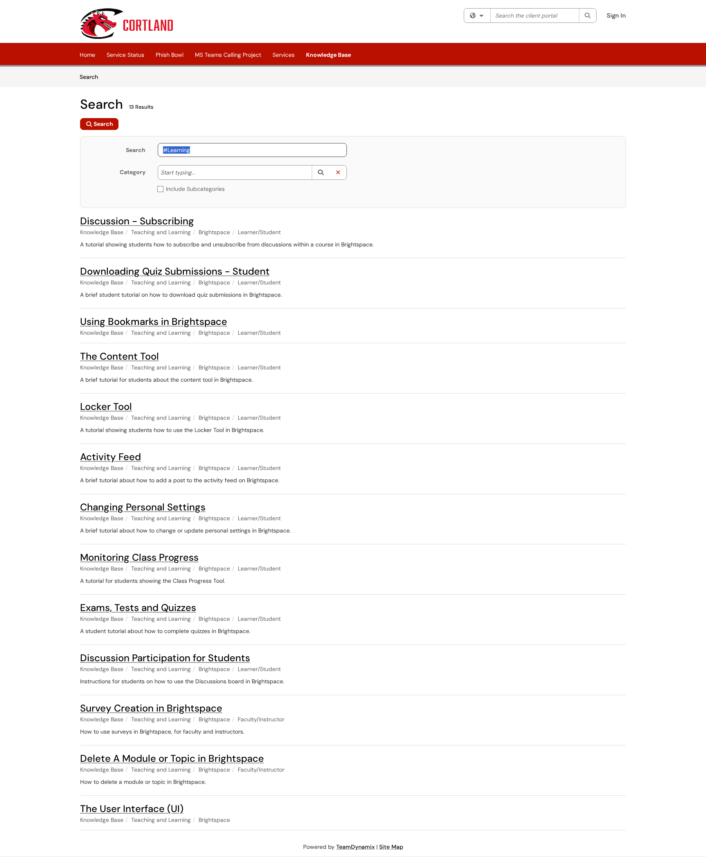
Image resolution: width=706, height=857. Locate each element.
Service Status (125, 54)
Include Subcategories (195, 188)
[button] (320, 172)
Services (284, 54)
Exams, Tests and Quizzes (138, 607)
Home (87, 54)
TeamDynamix (355, 846)
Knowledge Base (328, 54)
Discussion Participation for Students (165, 657)
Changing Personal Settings (143, 507)
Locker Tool (106, 406)
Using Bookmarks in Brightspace (153, 321)
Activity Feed (110, 456)
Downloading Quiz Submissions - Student (175, 271)
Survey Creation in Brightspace (151, 708)
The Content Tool (119, 356)
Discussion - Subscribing (137, 221)
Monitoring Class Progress (139, 557)
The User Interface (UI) (131, 808)
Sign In (616, 15)
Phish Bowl (169, 54)
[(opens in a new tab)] (126, 23)
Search (92, 77)
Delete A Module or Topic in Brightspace (172, 758)
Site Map (391, 846)
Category (132, 172)
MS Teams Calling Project (228, 54)
